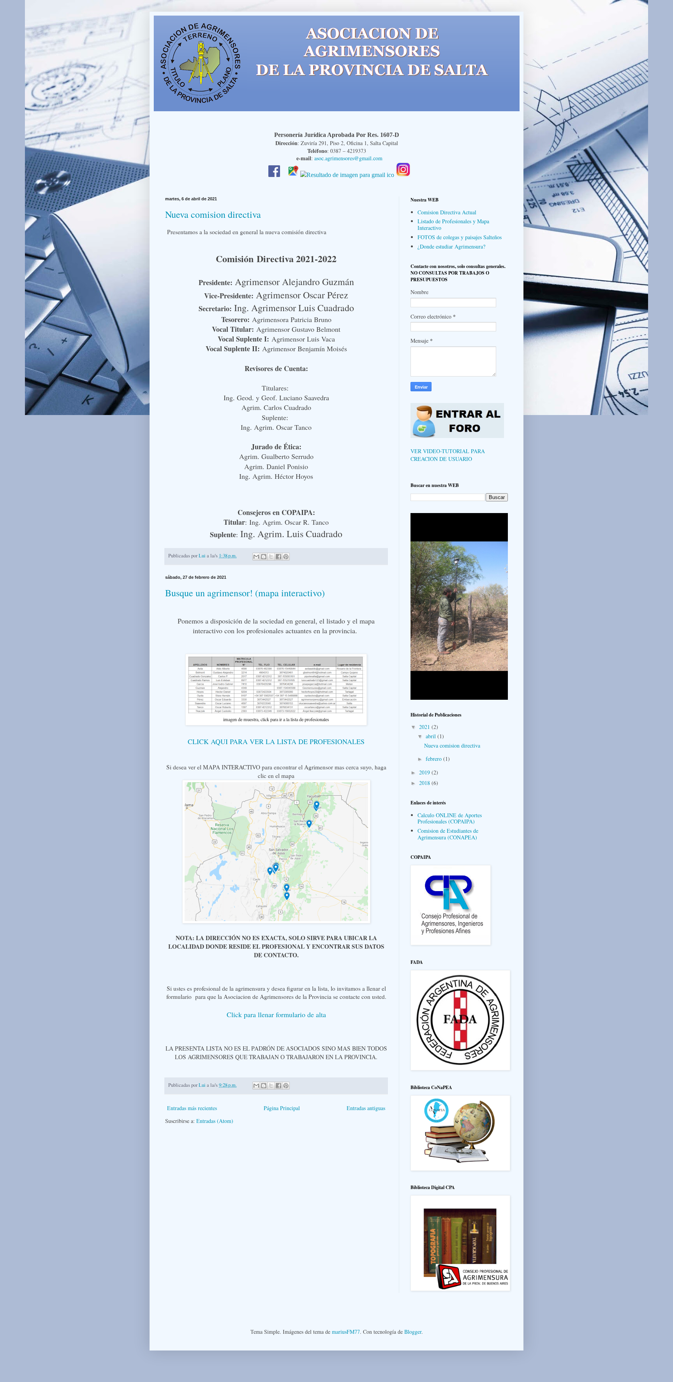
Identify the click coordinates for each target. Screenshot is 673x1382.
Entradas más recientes (192, 1108)
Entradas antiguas (366, 1108)
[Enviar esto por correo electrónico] (256, 557)
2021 (425, 726)
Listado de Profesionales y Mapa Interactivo (453, 224)
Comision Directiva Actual (447, 212)
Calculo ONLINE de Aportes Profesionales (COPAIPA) (450, 818)
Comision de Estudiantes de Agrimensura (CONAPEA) (448, 834)
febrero (434, 758)
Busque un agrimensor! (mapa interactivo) (245, 593)
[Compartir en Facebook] (278, 557)
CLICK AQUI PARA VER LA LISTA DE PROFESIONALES (276, 741)
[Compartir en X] (271, 557)
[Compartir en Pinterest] (286, 557)
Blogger (412, 1331)
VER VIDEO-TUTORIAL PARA (447, 451)
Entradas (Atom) (214, 1121)
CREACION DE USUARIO (441, 458)
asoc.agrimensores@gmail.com (348, 158)
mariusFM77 (346, 1331)
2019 (425, 772)
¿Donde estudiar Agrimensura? (451, 246)
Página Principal (282, 1108)
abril (431, 736)
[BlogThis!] (264, 557)
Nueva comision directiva (213, 214)
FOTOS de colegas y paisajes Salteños (460, 237)
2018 (425, 782)
